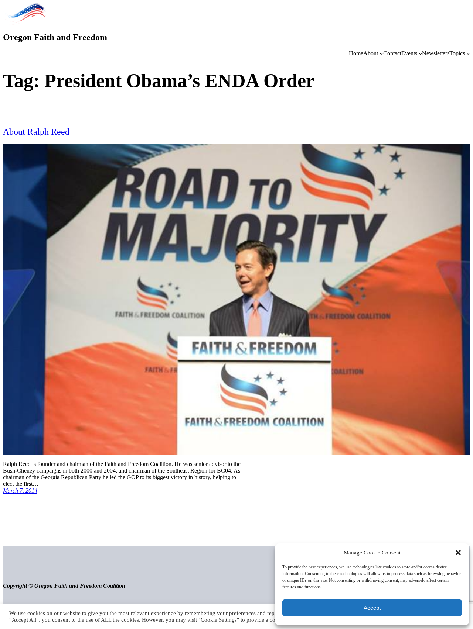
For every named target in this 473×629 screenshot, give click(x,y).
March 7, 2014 (20, 490)
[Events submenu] (420, 53)
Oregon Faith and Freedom (55, 37)
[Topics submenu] (468, 53)
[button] (458, 552)
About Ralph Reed (36, 131)
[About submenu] (381, 53)
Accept (372, 608)
